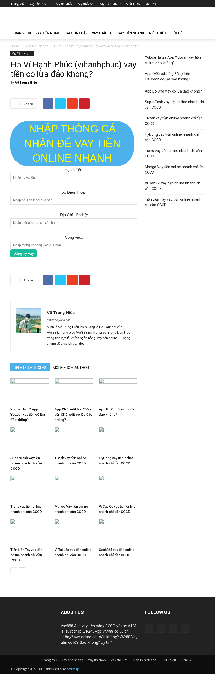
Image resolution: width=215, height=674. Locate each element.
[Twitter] (185, 628)
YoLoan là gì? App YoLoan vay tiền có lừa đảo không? (27, 414)
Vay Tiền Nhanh (110, 4)
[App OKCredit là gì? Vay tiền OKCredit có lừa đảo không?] (74, 391)
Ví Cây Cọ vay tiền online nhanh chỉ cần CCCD (173, 186)
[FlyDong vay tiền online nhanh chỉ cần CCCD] (118, 440)
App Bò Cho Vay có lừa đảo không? (173, 91)
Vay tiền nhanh (40, 4)
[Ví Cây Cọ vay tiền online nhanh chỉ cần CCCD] (118, 489)
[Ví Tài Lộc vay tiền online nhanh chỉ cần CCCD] (74, 532)
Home (15, 46)
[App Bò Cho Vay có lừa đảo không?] (118, 391)
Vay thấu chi (85, 4)
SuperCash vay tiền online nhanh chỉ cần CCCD (26, 463)
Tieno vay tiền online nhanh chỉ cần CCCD (173, 153)
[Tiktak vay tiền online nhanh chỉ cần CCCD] (74, 440)
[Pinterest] (161, 628)
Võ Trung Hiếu (26, 82)
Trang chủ (17, 4)
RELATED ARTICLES (30, 368)
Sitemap (73, 669)
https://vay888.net (58, 320)
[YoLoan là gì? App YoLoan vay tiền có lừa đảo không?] (29, 391)
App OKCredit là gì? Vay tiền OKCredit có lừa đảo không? (73, 414)
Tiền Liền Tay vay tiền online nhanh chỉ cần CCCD (26, 555)
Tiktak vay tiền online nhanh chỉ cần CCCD (174, 121)
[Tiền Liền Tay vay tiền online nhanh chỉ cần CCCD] (29, 532)
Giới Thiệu (133, 4)
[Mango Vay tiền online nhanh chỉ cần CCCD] (74, 489)
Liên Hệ (151, 4)
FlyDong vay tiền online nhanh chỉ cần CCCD (172, 137)
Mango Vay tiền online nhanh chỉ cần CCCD (175, 170)
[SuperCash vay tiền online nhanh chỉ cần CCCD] (29, 440)
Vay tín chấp (63, 4)
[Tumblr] (173, 628)
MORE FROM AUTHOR (71, 368)
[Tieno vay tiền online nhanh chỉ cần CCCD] (29, 489)
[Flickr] (149, 628)
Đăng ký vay (23, 253)
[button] (198, 33)
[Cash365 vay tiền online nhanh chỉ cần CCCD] (118, 532)
